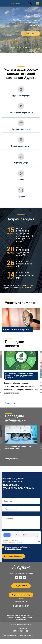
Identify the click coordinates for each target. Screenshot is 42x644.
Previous (4, 315)
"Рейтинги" (26, 287)
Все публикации (11, 459)
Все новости (10, 403)
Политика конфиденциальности (19, 615)
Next (38, 315)
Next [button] (39, 359)
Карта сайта (21, 620)
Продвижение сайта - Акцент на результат (18, 635)
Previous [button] (3, 359)
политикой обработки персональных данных (18, 548)
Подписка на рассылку (21, 595)
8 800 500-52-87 (16, 3)
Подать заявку (21, 586)
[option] (21, 373)
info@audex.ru (21, 601)
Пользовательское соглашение (19, 617)
